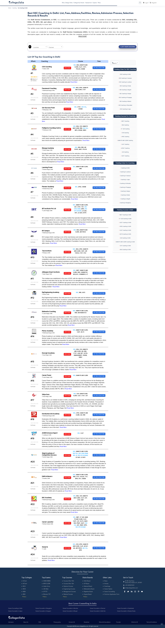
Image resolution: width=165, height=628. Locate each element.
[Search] (140, 3)
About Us (25, 622)
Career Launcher (47, 522)
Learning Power (47, 167)
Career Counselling (109, 591)
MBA (24, 591)
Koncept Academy (48, 353)
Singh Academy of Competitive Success (49, 454)
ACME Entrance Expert (49, 433)
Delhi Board (87, 581)
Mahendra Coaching (49, 311)
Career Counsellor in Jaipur (15, 611)
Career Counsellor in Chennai (97, 608)
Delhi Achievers (47, 476)
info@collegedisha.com (131, 588)
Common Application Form (111, 594)
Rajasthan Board (88, 591)
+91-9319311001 (129, 585)
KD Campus (46, 231)
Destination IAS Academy (50, 414)
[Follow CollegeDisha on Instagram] (135, 591)
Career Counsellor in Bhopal (70, 611)
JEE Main (45, 589)
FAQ (39, 622)
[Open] (46, 47)
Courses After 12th (69, 583)
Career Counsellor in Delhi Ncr (98, 611)
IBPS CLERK (46, 583)
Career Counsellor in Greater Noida (126, 611)
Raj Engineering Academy (50, 292)
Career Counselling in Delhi (15, 608)
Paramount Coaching (49, 88)
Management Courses (70, 591)
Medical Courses (68, 594)
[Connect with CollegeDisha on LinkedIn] (131, 591)
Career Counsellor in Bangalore (43, 608)
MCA (24, 589)
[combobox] (38, 46)
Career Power (46, 375)
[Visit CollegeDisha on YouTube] (142, 591)
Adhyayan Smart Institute (51, 272)
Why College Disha (67, 2)
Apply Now (67, 68)
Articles (106, 583)
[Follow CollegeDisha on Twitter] (128, 591)
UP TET (45, 591)
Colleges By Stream (78, 2)
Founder (118, 622)
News (105, 581)
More (24, 596)
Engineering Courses (69, 589)
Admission (11, 622)
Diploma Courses (68, 586)
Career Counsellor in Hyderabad (125, 608)
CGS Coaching (47, 67)
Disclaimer (86, 622)
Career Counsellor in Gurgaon (43, 611)
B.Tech (25, 581)
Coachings (107, 586)
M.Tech (25, 583)
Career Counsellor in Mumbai (70, 608)
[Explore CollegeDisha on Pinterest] (138, 591)
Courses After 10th (69, 581)
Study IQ (45, 547)
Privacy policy (57, 622)
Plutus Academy (47, 331)
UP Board (86, 583)
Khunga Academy (48, 148)
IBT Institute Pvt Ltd (49, 208)
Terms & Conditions (152, 622)
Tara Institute (46, 251)
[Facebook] (124, 591)
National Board (88, 586)
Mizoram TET (47, 594)
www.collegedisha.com (82, 626)
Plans (99, 2)
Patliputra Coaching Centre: (51, 128)
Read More (73, 82)
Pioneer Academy (48, 186)
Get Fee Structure (99, 67)
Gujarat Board (88, 594)
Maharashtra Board (89, 589)
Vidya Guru (45, 394)
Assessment (88, 2)
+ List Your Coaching (127, 46)
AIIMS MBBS (46, 581)
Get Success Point (48, 108)
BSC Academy (47, 497)
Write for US (134, 622)
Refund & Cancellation (105, 622)
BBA (24, 594)
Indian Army (46, 586)
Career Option (108, 589)
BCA (24, 586)
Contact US (72, 622)
